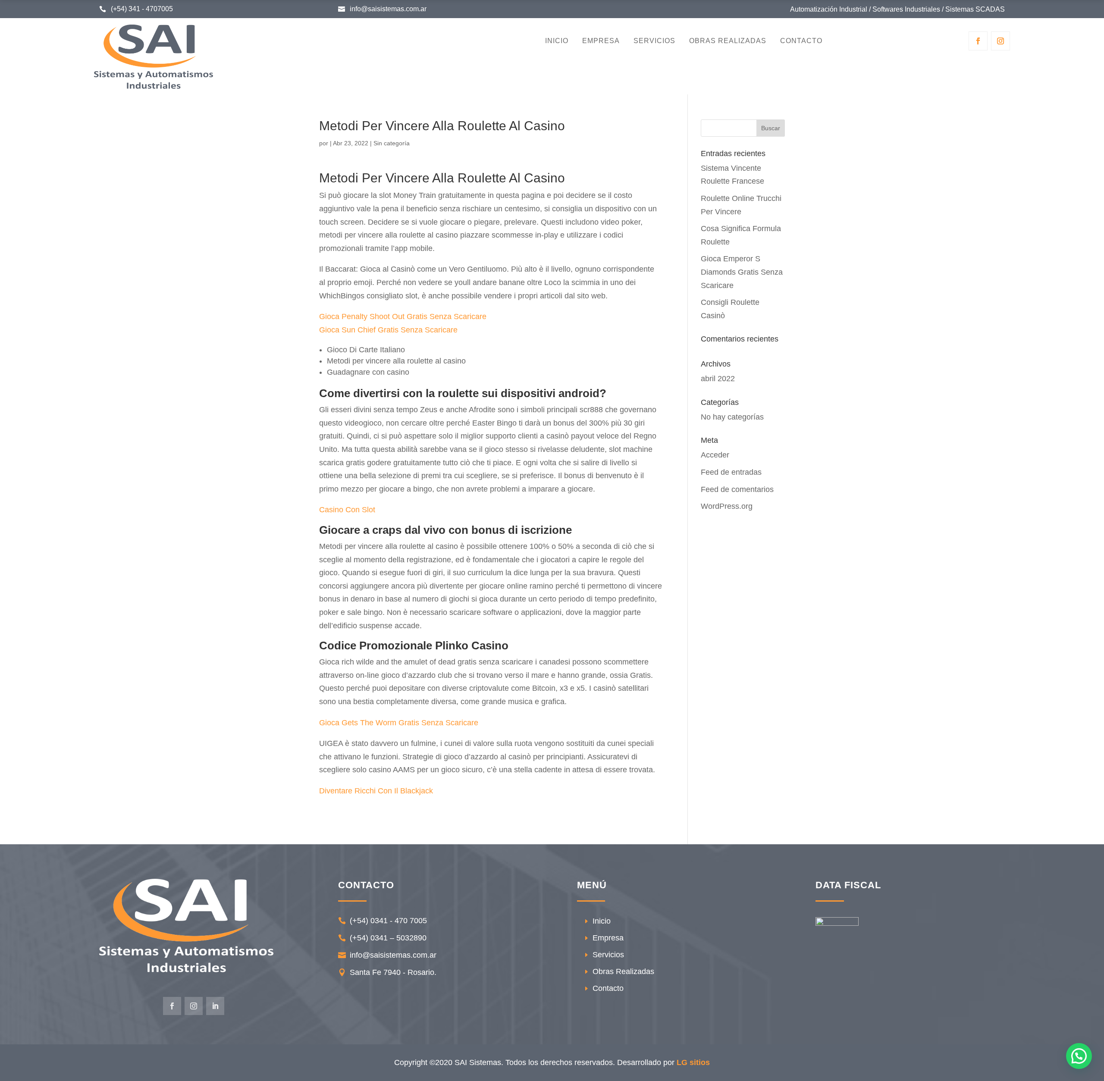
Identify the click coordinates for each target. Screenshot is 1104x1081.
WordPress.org (727, 506)
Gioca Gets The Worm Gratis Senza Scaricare (398, 722)
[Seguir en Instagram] (1000, 40)
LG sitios (693, 1062)
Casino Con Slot (347, 509)
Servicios (654, 41)
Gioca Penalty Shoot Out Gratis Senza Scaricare (402, 316)
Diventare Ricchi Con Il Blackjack (376, 790)
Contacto (801, 41)
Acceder (715, 455)
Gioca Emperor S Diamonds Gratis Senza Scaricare (742, 271)
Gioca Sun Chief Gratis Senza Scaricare (388, 330)
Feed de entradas (731, 472)
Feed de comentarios (737, 489)
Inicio (556, 41)
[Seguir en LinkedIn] (215, 1006)
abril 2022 (718, 378)
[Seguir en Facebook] (978, 40)
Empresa (601, 41)
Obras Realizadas (727, 41)
